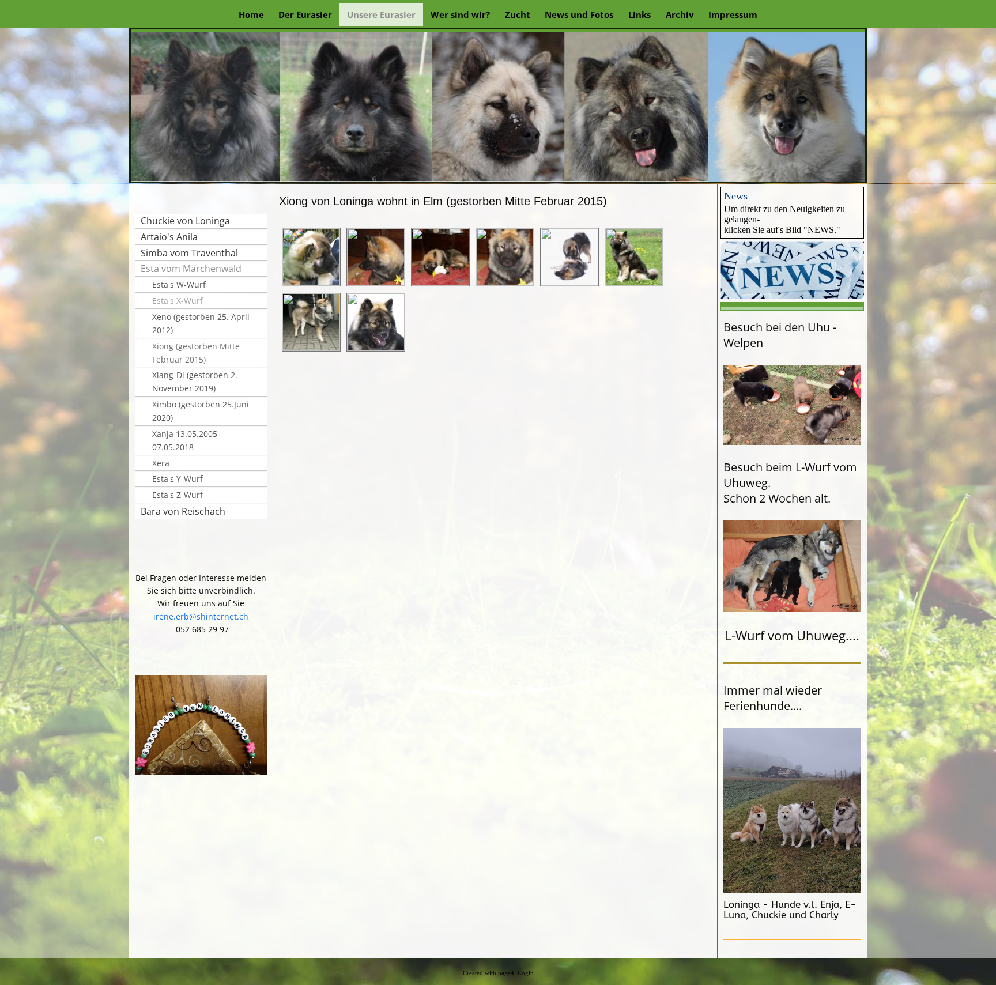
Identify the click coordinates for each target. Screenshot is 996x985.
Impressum (732, 14)
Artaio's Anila (169, 237)
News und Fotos (579, 14)
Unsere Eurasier (381, 14)
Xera (160, 463)
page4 (506, 973)
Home (251, 14)
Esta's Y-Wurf (177, 478)
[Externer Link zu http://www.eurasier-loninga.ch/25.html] (792, 295)
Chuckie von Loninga (185, 220)
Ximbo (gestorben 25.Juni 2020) (200, 411)
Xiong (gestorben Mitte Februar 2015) (196, 353)
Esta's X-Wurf (177, 300)
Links (639, 14)
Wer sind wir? (460, 14)
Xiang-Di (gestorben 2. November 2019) (194, 381)
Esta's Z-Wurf (177, 494)
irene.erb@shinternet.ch (200, 616)
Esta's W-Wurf (179, 284)
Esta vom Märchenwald (191, 268)
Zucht (517, 14)
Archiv (680, 14)
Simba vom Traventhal (189, 253)
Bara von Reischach (183, 511)
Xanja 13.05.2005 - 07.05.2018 (187, 440)
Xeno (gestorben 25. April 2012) (201, 323)
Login (526, 973)
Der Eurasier (305, 14)
